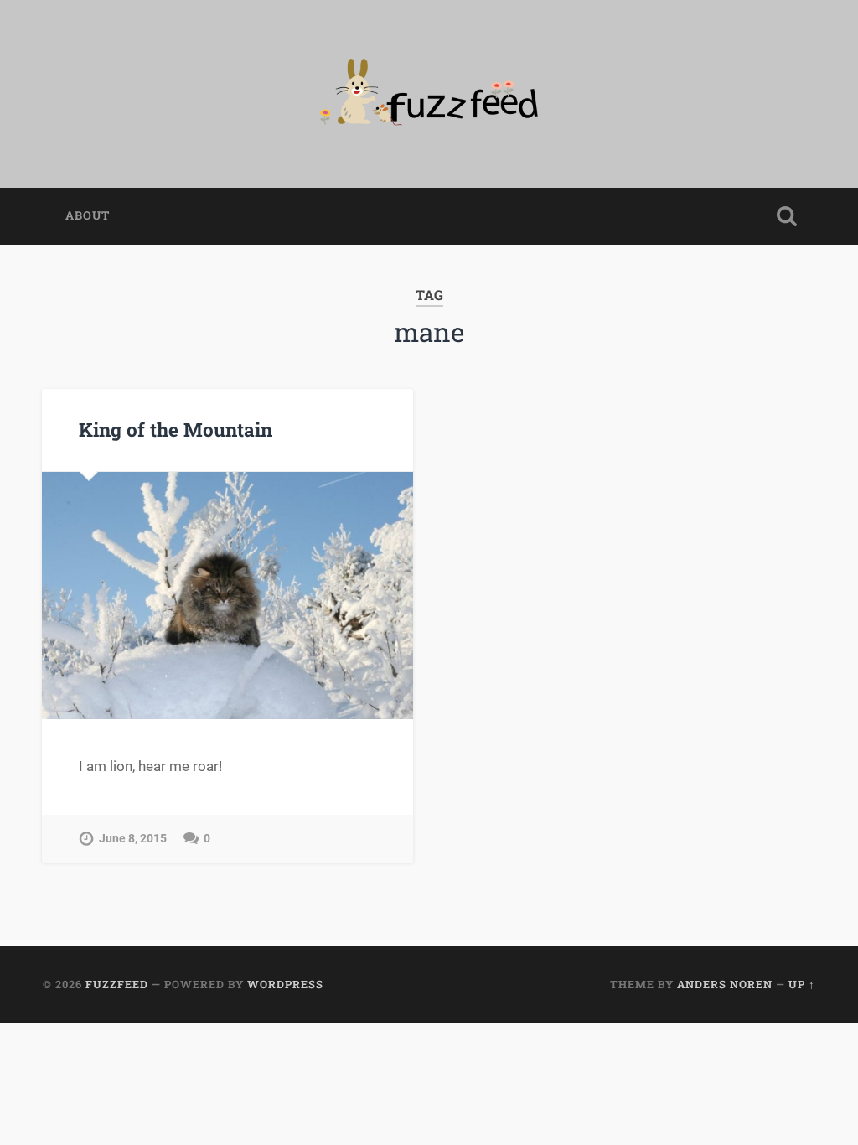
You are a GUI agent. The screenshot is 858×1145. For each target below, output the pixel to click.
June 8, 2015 (133, 839)
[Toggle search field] (786, 216)
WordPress (285, 984)
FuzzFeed (116, 984)
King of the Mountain (175, 429)
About (87, 215)
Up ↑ (801, 984)
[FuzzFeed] (429, 94)
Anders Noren (725, 984)
